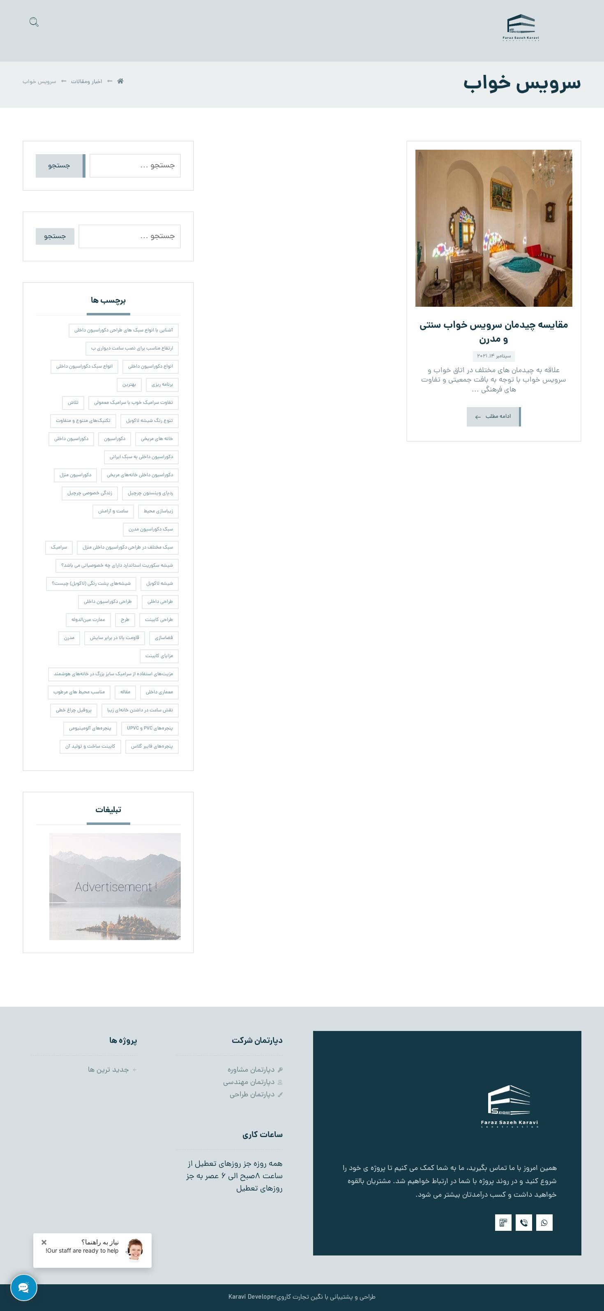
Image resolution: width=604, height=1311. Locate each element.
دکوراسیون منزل (75, 475)
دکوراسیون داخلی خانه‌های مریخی (140, 475)
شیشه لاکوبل (159, 584)
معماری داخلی (159, 692)
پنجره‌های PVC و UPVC (150, 728)
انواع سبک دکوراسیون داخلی (84, 367)
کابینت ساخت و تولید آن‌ (90, 746)
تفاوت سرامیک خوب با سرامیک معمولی (133, 403)
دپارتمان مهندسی (248, 1082)
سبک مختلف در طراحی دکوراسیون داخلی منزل (128, 547)
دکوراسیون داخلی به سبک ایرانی (141, 457)
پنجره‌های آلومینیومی (90, 728)
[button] (34, 21)
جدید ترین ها (108, 1070)
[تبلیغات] (108, 886)
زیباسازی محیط (158, 511)
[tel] (503, 1222)
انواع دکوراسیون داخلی (150, 367)
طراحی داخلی (160, 602)
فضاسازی (164, 638)
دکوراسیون (114, 439)
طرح (125, 620)
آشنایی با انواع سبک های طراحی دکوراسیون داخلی (123, 330)
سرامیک (59, 547)
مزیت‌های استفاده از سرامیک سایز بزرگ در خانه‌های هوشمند (113, 674)
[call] (524, 1222)
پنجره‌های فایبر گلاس (152, 746)
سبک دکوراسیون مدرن (151, 529)
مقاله (125, 692)
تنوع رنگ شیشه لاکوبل (149, 421)
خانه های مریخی (157, 439)
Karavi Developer (252, 1297)
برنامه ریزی (162, 385)
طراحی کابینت (159, 620)
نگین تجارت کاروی (300, 1297)
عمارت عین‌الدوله (88, 620)
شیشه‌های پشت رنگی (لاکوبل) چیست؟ (91, 584)
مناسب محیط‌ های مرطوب (79, 692)
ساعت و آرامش (113, 511)
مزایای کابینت (159, 656)
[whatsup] (544, 1222)
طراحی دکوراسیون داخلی (108, 602)
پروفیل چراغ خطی (74, 710)
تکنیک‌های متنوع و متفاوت (83, 421)
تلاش (73, 403)
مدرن (69, 638)
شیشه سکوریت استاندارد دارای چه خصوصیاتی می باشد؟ (117, 566)
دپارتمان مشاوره (251, 1070)
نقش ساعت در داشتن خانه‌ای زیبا (140, 710)
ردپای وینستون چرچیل (150, 493)
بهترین (129, 385)
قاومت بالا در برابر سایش (114, 638)
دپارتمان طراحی (252, 1094)
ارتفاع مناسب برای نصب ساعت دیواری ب (132, 348)
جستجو (59, 165)
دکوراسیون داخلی (71, 439)
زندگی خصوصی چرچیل (89, 493)
